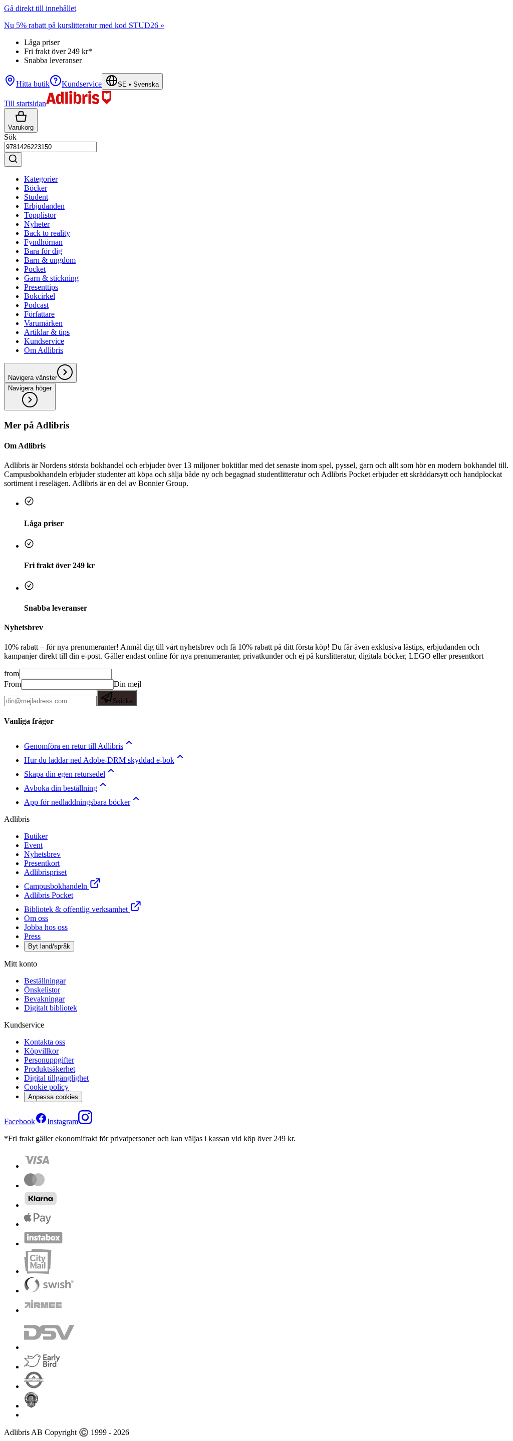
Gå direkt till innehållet (40, 8)
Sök (10, 137)
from (11, 673)
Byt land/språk (49, 946)
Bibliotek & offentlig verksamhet (76, 909)
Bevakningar (44, 999)
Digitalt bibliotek (50, 1008)
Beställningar (45, 981)
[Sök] (13, 159)
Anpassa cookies (53, 1097)
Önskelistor (42, 990)
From (12, 684)
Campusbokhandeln (55, 886)
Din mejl (127, 692)
